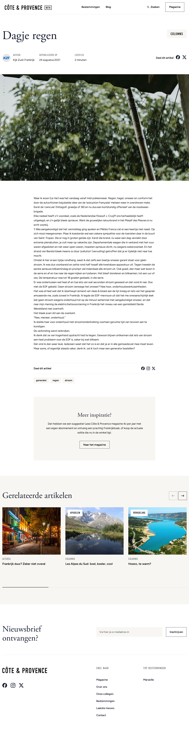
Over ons (101, 686)
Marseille (148, 679)
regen (56, 380)
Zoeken (155, 7)
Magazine (175, 7)
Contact (101, 715)
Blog (108, 7)
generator (41, 380)
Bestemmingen (91, 7)
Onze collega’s (104, 694)
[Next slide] (182, 495)
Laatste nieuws (105, 708)
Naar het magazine (94, 444)
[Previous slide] (173, 495)
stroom (68, 380)
